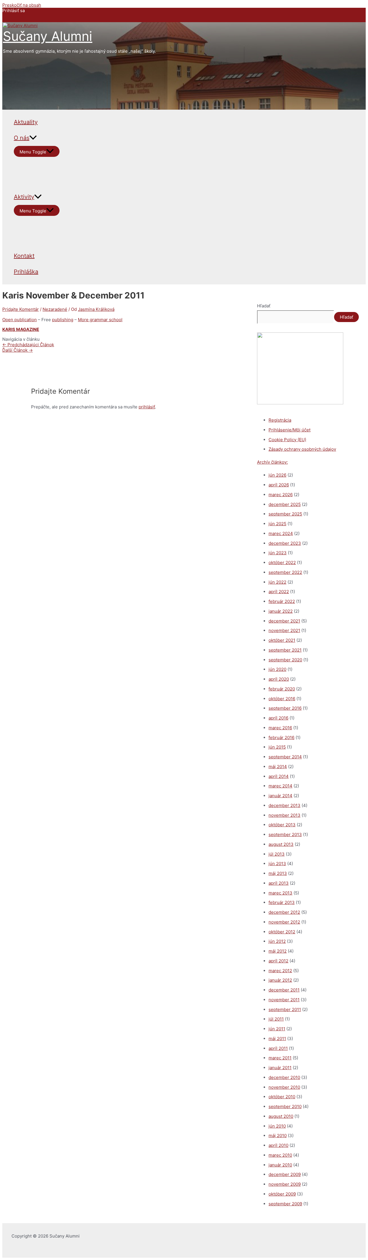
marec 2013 (280, 893)
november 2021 (284, 630)
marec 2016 (280, 727)
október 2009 (282, 1194)
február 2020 (282, 689)
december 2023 (285, 543)
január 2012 (280, 980)
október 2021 (282, 640)
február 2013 (282, 902)
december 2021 (284, 621)
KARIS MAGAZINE (20, 329)
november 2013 (284, 815)
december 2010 (284, 1077)
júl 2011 (276, 1019)
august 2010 (281, 1116)
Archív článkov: (272, 462)
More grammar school (100, 319)
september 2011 (285, 1009)
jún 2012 (277, 941)
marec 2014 (280, 786)
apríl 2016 (278, 718)
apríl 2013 (279, 883)
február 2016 (281, 737)
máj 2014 (278, 766)
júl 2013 (277, 854)
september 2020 (285, 660)
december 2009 (285, 1174)
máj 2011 (277, 1038)
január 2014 (280, 795)
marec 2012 (280, 970)
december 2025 (285, 504)
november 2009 (285, 1184)
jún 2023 (278, 552)
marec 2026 (281, 494)
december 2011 (284, 990)
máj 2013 (278, 873)
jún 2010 (277, 1126)
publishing (62, 319)
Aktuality (26, 122)
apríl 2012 (278, 961)
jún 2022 (277, 582)
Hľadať (263, 306)
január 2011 (280, 1067)
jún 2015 (277, 747)
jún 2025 (277, 523)
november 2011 (284, 999)
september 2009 (285, 1203)
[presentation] (33, 138)
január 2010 (280, 1165)
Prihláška (26, 271)
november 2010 (284, 1087)
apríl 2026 (279, 485)
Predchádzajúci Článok (28, 344)
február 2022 (282, 601)
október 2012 (282, 931)
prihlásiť (147, 407)
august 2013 (281, 844)
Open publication (19, 319)
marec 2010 (280, 1155)
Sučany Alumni (47, 36)
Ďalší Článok (17, 350)
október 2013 (282, 824)
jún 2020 (277, 669)
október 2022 (282, 562)
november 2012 (284, 922)
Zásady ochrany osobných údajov (302, 449)
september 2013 (285, 834)
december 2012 (284, 912)
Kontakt (24, 255)
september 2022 (285, 572)
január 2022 (281, 611)
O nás (21, 137)
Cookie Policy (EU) (287, 439)
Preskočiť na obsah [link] (21, 5)
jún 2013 (277, 863)
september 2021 (285, 650)
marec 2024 (281, 533)
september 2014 (285, 757)
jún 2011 (277, 1028)
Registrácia (280, 420)
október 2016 (282, 698)
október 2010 (282, 1096)
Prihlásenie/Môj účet (289, 430)
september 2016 (285, 708)
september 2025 (285, 514)
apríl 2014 (279, 776)
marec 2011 (280, 1058)
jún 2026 (277, 475)
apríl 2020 (279, 679)
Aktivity (24, 196)
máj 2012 (278, 951)
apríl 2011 (278, 1048)
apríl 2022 (279, 591)
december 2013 (284, 805)
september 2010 (285, 1106)
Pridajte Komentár (20, 309)
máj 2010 (278, 1135)
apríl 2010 (278, 1145)
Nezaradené (55, 309)
